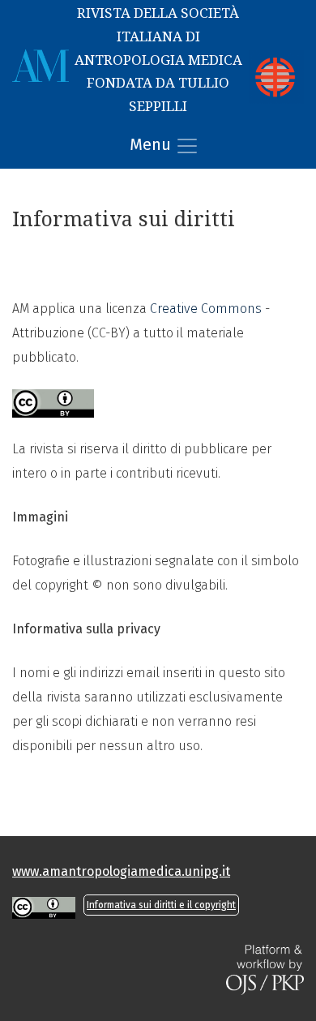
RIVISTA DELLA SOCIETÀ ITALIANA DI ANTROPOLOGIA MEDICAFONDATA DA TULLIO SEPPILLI (158, 59)
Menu (152, 144)
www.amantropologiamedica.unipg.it (121, 871)
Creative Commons (206, 308)
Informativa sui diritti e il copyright (161, 905)
